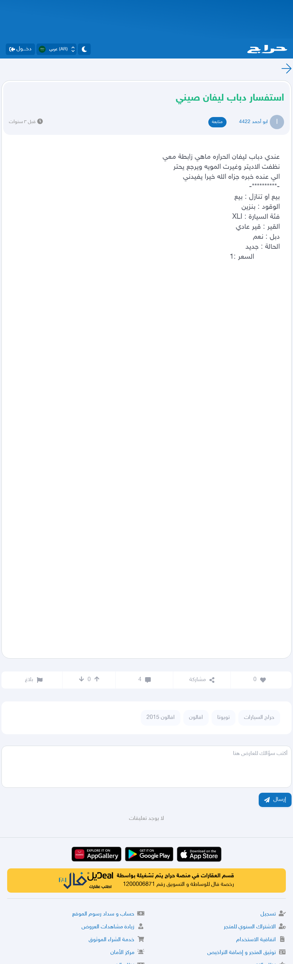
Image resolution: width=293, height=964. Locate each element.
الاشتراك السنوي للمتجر (250, 927)
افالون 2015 (160, 717)
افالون (196, 717)
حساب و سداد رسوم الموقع (103, 914)
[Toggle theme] (84, 49)
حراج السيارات (259, 717)
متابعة (217, 122)
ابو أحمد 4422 (253, 122)
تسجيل (268, 914)
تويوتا (223, 717)
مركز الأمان (122, 952)
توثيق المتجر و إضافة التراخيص (241, 952)
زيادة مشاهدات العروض (107, 927)
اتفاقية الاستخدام (256, 940)
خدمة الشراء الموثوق (111, 940)
